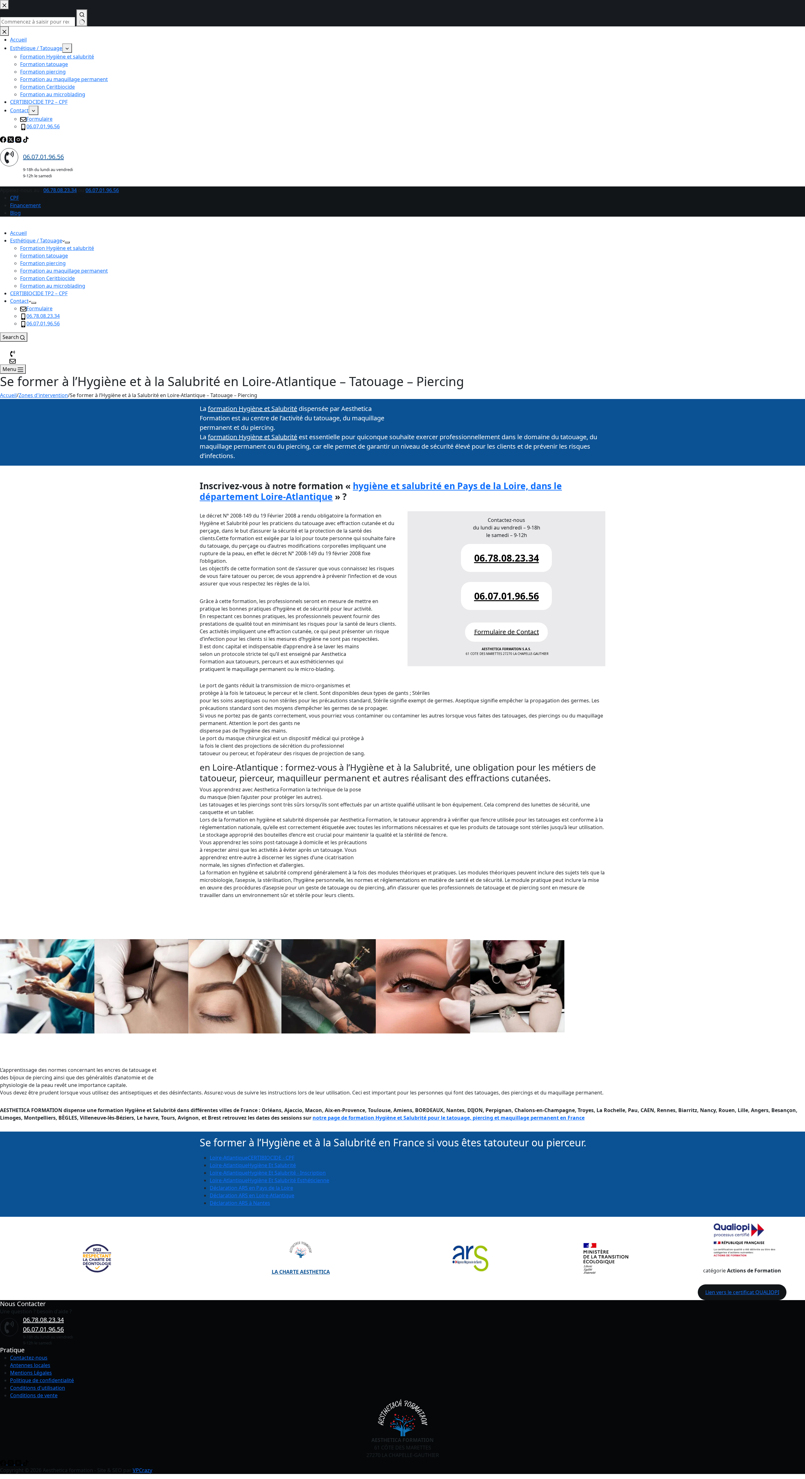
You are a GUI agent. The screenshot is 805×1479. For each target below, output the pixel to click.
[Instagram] (11, 1462)
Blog (15, 212)
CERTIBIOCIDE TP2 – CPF (39, 293)
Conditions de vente (34, 1395)
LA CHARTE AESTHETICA (301, 1271)
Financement (25, 205)
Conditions (23, 1387)
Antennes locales (30, 1365)
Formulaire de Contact (506, 632)
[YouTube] (19, 1462)
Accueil (18, 233)
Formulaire (39, 308)
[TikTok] (26, 1462)
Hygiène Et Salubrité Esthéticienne (269, 1180)
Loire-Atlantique (252, 1195)
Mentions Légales (31, 1372)
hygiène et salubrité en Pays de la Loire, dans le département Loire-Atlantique (381, 491)
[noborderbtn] (12, 360)
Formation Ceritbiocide (47, 278)
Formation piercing (43, 263)
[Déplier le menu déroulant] (67, 242)
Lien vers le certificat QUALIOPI (742, 1292)
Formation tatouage (44, 255)
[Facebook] (4, 1462)
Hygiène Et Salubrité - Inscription (268, 1172)
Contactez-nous (28, 1357)
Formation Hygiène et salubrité (57, 248)
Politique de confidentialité (42, 1380)
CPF (14, 197)
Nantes (240, 1202)
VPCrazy (142, 1470)
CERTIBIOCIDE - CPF (252, 1157)
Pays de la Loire (251, 1187)
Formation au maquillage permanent (64, 270)
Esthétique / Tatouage (36, 240)
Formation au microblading (52, 285)
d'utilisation (51, 1387)
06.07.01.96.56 (102, 190)
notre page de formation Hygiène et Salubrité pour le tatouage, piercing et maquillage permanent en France (449, 1117)
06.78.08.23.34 (60, 190)
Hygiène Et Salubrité (253, 1165)
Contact (19, 300)
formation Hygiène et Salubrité (252, 408)
